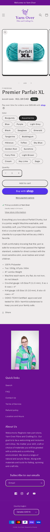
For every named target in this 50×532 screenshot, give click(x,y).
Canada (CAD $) (24, 512)
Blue (7, 124)
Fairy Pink (10, 155)
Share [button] (8, 312)
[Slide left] (19, 83)
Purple (20, 124)
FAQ (8, 392)
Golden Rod (11, 149)
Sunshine (28, 149)
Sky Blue (38, 143)
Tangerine (10, 137)
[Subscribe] (41, 483)
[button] (3, 15)
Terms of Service (13, 404)
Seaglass (22, 130)
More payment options (25, 198)
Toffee (24, 143)
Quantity (5, 167)
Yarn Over (21, 527)
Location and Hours (15, 416)
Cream (8, 161)
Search (9, 385)
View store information (15, 212)
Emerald (38, 130)
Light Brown (28, 155)
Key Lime (23, 161)
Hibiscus (9, 143)
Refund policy (12, 410)
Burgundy (10, 118)
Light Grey (35, 124)
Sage (37, 161)
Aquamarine (28, 118)
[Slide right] (31, 83)
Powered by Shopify (31, 527)
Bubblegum (27, 137)
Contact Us (11, 398)
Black (8, 130)
